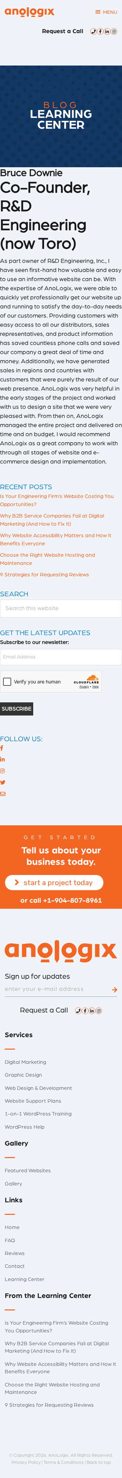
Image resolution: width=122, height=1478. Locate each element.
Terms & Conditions (63, 1462)
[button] (54, 883)
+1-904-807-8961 (72, 900)
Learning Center (24, 1279)
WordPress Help (24, 1127)
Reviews (15, 1253)
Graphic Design (23, 1075)
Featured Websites (28, 1170)
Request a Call (62, 31)
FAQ (10, 1240)
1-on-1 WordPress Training (38, 1114)
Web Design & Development (38, 1088)
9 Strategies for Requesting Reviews (44, 574)
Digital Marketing (25, 1062)
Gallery (13, 1183)
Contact (15, 1266)
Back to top (99, 1462)
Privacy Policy (26, 1462)
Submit (114, 990)
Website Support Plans (33, 1101)
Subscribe (17, 708)
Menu (110, 12)
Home (12, 1227)
